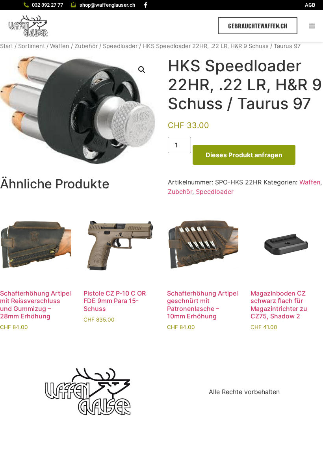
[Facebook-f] (146, 5)
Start (6, 46)
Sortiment (31, 46)
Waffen (59, 46)
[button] (312, 26)
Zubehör (86, 46)
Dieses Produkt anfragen (244, 155)
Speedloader (120, 46)
